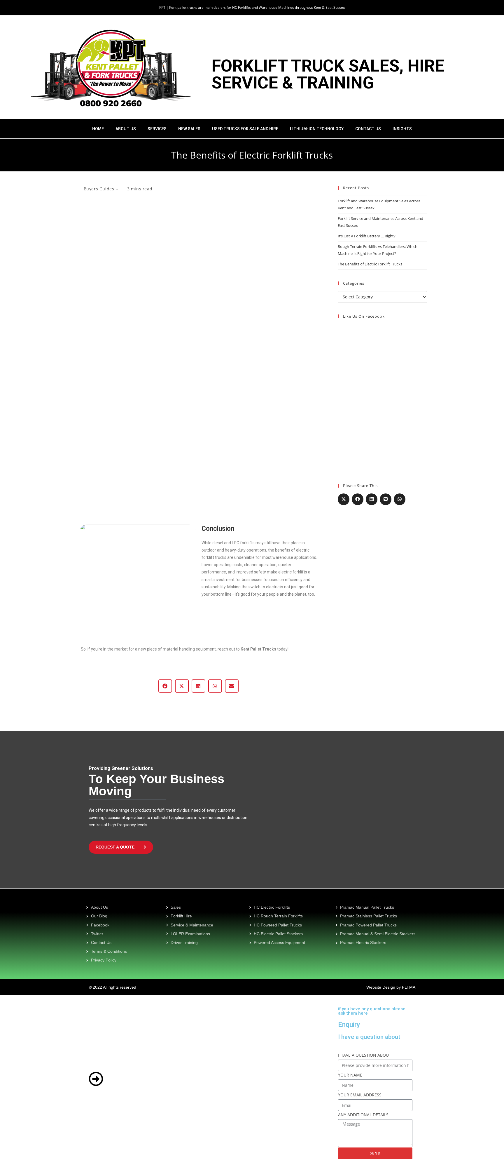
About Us (126, 128)
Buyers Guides (99, 189)
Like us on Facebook (364, 316)
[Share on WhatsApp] (399, 499)
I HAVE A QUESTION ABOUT (364, 1055)
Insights (402, 128)
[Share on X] (343, 499)
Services (157, 128)
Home (98, 128)
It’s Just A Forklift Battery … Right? (367, 236)
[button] (165, 686)
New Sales (189, 128)
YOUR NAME (350, 1075)
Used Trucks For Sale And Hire (245, 128)
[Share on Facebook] (357, 499)
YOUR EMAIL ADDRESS (360, 1095)
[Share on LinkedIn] (371, 499)
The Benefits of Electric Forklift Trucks (370, 264)
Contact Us (368, 128)
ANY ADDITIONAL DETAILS (363, 1114)
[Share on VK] (385, 499)
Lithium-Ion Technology (317, 128)
